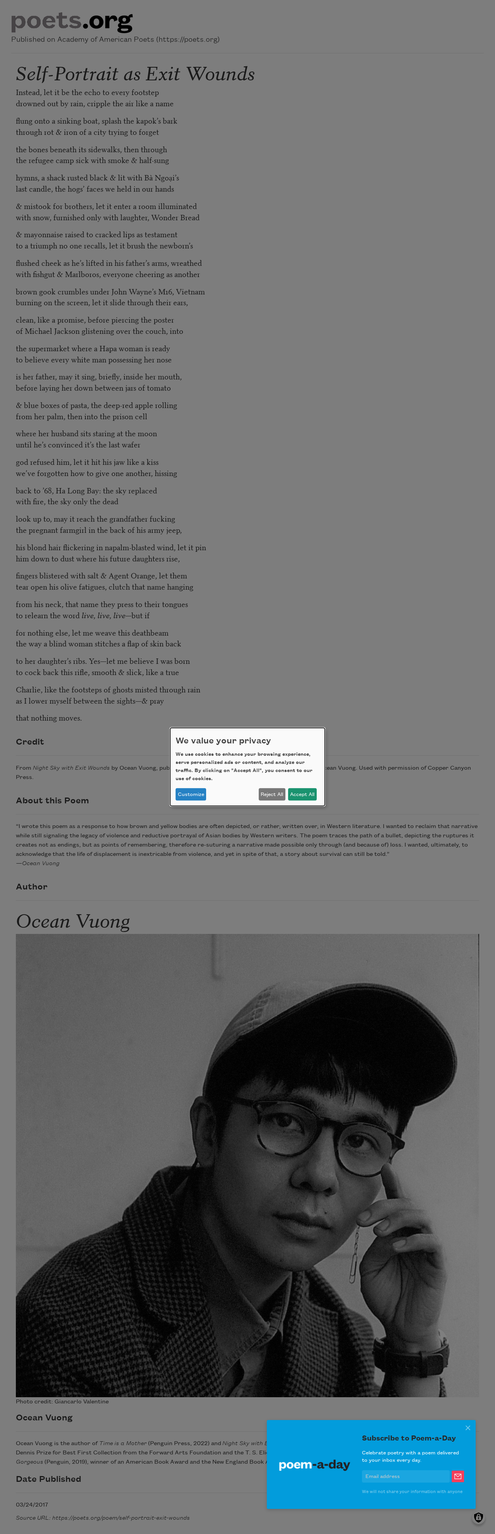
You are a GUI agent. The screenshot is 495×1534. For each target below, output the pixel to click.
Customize (191, 794)
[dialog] (247, 767)
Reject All (272, 794)
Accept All (302, 794)
